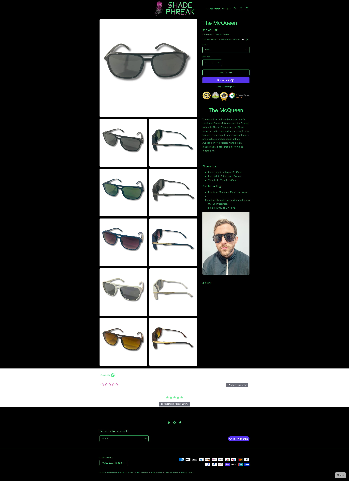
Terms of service (171, 472)
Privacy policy (156, 472)
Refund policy (142, 472)
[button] (235, 9)
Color (204, 44)
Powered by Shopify (126, 472)
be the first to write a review (174, 404)
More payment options (226, 87)
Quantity (206, 56)
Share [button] (208, 283)
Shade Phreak (112, 472)
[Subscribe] (145, 438)
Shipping (206, 34)
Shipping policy (187, 472)
